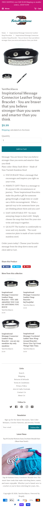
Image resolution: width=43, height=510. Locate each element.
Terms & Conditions (21, 383)
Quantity (6, 136)
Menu (7, 9)
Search (21, 373)
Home (4, 33)
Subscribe (34, 427)
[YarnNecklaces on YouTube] (32, 407)
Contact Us (21, 392)
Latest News (21, 434)
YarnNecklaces (24, 493)
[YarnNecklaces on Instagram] (27, 407)
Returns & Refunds (21, 379)
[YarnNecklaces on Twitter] (11, 407)
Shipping (6, 130)
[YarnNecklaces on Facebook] (16, 407)
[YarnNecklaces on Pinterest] (21, 407)
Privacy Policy (21, 386)
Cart (39, 9)
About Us (21, 395)
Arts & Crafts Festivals (21, 389)
